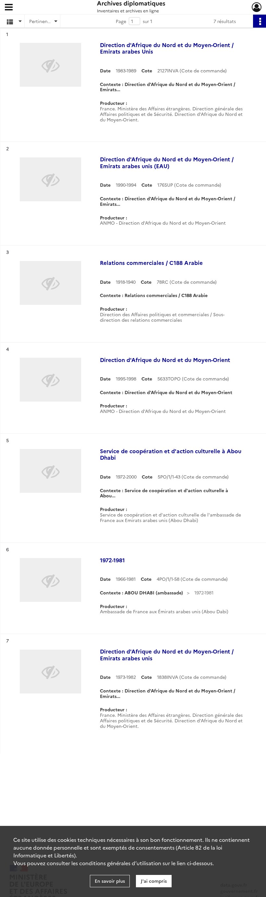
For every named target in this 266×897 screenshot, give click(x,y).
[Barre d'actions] (259, 21)
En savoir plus (110, 881)
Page (121, 21)
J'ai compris (154, 881)
